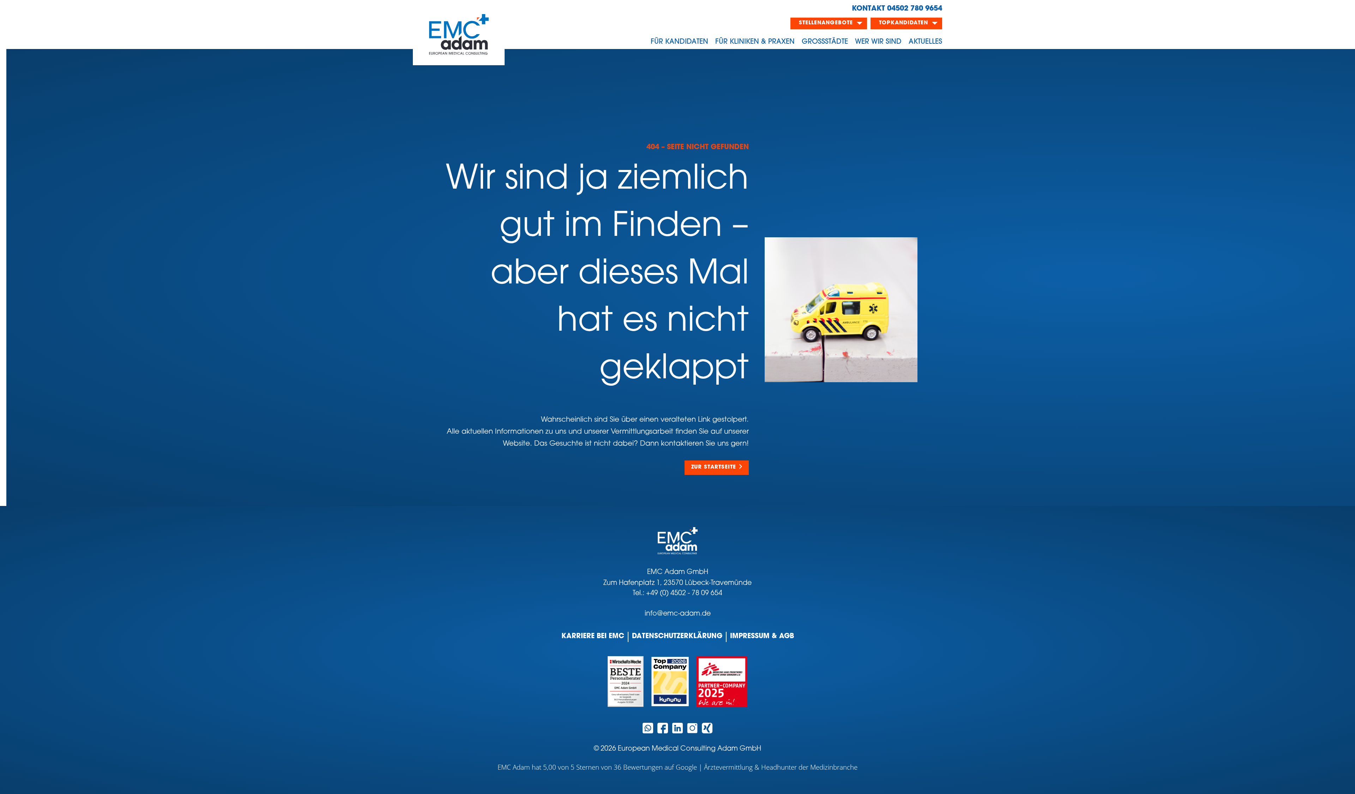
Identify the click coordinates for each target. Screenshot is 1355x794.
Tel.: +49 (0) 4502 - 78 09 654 (677, 593)
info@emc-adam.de (678, 614)
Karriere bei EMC (592, 636)
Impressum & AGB (762, 636)
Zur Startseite (713, 467)
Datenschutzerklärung (677, 636)
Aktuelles (925, 41)
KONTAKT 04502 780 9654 (897, 8)
